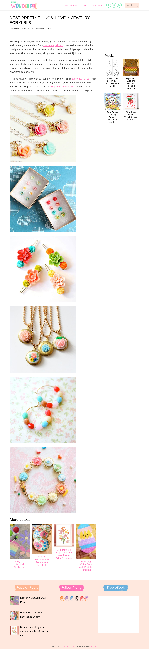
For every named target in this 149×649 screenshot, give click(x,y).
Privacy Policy (94, 646)
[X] (114, 5)
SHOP (86, 5)
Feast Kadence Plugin (70, 646)
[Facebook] (108, 5)
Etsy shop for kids (81, 78)
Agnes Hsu (17, 28)
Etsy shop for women (62, 86)
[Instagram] (119, 5)
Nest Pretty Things (53, 45)
